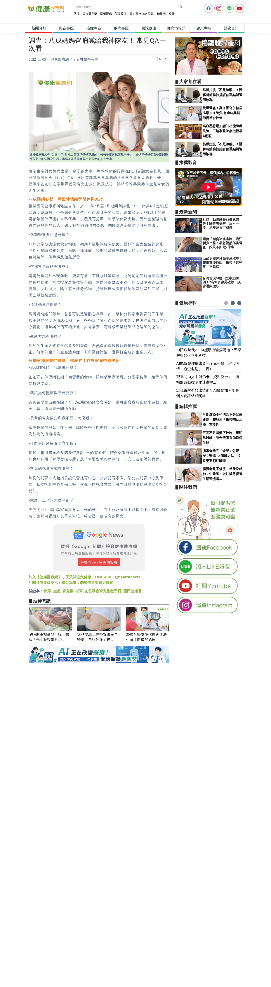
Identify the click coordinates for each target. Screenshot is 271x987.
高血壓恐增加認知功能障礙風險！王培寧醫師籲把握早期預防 (222, 131)
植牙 (172, 13)
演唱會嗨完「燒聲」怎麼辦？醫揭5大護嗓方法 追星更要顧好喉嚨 (222, 456)
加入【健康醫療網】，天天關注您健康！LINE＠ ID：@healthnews (84, 577)
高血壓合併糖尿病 (141, 13)
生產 (57, 591)
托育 (79, 591)
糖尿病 (161, 13)
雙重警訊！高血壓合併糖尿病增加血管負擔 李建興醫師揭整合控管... (222, 113)
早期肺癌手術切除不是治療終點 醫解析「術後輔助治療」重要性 (222, 419)
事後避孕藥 (89, 13)
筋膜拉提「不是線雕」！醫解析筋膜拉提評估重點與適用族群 (222, 95)
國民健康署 (132, 591)
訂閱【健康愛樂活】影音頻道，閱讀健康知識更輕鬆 (71, 582)
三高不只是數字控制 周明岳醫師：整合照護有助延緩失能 (222, 438)
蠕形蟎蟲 (106, 13)
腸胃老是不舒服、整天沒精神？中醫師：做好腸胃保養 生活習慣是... (224, 474)
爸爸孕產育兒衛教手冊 (103, 591)
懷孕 (47, 591)
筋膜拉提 (121, 13)
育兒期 (68, 591)
